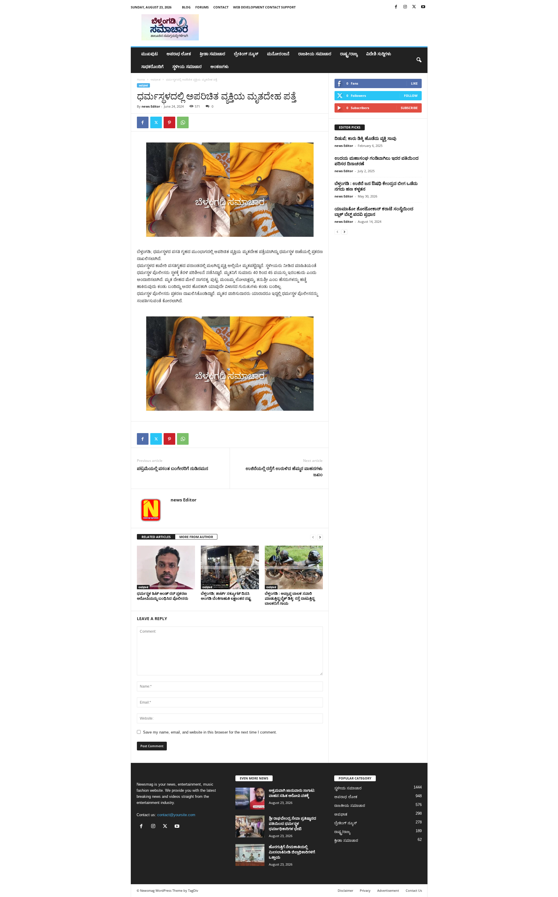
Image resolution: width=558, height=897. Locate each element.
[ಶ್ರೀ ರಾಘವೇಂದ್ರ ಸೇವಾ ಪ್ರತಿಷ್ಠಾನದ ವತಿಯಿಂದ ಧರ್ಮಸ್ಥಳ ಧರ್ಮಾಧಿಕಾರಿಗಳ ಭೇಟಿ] (249, 826)
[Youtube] (423, 7)
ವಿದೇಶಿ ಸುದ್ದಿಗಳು (378, 53)
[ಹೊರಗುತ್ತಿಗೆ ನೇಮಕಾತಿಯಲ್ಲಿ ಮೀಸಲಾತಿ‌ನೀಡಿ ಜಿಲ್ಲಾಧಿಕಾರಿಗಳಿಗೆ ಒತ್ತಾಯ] (249, 855)
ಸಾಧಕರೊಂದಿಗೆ (152, 66)
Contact (220, 7)
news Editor (151, 106)
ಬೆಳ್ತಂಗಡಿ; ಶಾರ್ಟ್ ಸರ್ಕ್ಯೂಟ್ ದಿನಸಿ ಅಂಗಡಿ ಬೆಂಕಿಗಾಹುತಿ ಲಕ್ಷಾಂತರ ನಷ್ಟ (226, 596)
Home (141, 79)
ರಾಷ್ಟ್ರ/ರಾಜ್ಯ (348, 53)
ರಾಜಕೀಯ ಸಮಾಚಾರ (314, 53)
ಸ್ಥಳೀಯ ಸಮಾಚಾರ (187, 66)
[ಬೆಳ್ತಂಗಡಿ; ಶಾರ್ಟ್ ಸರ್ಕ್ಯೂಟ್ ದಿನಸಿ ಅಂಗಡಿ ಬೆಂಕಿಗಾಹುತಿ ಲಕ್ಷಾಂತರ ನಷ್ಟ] (230, 567)
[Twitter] (414, 7)
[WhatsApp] (183, 122)
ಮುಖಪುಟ (149, 53)
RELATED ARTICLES (156, 537)
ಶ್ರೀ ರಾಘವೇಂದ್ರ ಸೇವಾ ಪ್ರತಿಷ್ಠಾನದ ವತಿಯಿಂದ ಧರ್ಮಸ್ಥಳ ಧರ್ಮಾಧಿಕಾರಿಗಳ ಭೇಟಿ (292, 823)
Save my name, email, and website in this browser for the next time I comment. (210, 732)
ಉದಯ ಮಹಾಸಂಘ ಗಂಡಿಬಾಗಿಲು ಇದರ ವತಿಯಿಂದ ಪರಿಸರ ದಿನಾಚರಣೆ (377, 160)
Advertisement (388, 890)
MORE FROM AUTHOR (196, 537)
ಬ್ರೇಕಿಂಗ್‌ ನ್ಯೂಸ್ (246, 53)
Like (414, 83)
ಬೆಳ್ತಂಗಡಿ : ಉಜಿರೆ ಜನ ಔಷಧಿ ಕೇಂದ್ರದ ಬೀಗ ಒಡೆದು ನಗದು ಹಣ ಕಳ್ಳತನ (376, 186)
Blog (186, 7)
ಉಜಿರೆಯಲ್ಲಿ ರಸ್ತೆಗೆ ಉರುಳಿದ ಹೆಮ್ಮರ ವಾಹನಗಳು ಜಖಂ (284, 471)
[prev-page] (313, 537)
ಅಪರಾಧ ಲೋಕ (179, 53)
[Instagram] (405, 7)
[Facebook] (396, 7)
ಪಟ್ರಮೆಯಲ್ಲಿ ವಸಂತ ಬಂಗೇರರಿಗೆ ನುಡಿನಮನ (172, 468)
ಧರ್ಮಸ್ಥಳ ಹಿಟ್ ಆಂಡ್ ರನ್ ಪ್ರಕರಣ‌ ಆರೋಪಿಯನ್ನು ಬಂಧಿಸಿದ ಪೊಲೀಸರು (162, 596)
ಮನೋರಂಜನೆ (278, 53)
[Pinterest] (169, 122)
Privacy (365, 890)
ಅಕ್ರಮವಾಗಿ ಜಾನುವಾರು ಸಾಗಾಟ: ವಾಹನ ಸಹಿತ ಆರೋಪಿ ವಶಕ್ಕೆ (292, 793)
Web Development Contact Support (264, 7)
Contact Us (414, 890)
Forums (202, 7)
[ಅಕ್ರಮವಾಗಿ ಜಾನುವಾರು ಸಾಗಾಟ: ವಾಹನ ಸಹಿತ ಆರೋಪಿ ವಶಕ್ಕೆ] (249, 798)
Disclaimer (345, 890)
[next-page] (320, 537)
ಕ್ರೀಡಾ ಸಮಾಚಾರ (212, 53)
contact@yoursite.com (176, 815)
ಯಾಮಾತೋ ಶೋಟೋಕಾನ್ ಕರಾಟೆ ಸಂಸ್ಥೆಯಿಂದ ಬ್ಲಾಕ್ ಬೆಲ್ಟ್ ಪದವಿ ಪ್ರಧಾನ (374, 211)
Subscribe (409, 108)
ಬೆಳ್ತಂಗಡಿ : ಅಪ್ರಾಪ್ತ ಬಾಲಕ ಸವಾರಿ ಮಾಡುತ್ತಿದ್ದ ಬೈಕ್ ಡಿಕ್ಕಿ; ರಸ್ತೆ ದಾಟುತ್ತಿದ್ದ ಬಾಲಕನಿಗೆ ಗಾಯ (289, 598)
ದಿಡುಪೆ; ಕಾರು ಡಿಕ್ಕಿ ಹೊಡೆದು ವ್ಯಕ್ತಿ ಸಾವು (365, 138)
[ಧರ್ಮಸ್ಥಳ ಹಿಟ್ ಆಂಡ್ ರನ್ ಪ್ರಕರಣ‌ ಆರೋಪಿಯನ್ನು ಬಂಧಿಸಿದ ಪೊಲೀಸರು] (166, 567)
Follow (411, 95)
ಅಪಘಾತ (155, 79)
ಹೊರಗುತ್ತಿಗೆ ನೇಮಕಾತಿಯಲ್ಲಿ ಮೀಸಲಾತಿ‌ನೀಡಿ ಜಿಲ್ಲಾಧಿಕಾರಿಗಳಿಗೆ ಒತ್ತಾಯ (292, 852)
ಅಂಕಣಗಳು (219, 66)
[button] (418, 60)
